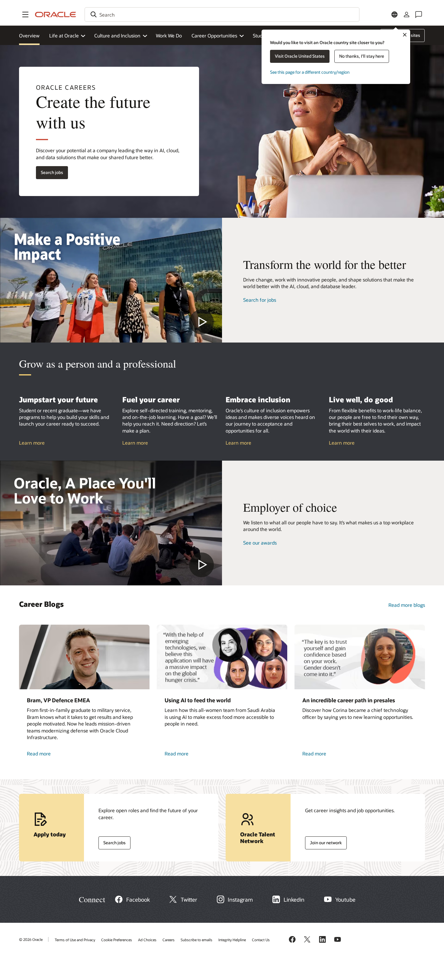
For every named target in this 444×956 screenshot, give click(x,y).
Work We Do (169, 35)
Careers (168, 939)
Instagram (240, 899)
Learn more (32, 442)
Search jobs (49, 171)
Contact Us (261, 939)
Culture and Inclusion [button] (117, 35)
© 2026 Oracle (31, 939)
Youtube (345, 899)
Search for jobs (259, 300)
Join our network (323, 841)
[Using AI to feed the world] (222, 657)
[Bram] (84, 657)
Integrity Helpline (232, 939)
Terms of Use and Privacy (75, 939)
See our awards (260, 542)
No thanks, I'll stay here (361, 56)
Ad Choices (147, 939)
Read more (45, 753)
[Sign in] (406, 14)
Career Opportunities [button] (214, 35)
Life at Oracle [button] (64, 35)
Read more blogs (406, 605)
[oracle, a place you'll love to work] (111, 523)
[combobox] (222, 14)
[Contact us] (418, 14)
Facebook (138, 899)
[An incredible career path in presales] (359, 657)
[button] (25, 14)
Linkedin (294, 899)
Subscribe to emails (196, 939)
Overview (29, 35)
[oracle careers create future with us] (111, 280)
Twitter (189, 899)
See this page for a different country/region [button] (309, 72)
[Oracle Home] (55, 14)
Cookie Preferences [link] (116, 939)
